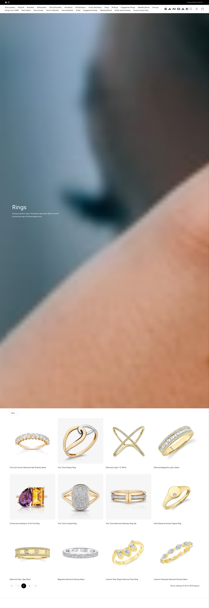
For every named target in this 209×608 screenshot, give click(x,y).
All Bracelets (41, 7)
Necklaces (68, 7)
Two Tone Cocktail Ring (67, 523)
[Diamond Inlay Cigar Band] (32, 552)
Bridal (78, 10)
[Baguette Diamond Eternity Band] (80, 552)
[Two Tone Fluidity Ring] (80, 441)
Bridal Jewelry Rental (122, 10)
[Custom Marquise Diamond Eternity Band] (176, 552)
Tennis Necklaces (95, 7)
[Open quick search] (191, 9)
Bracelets (30, 7)
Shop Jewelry (10, 7)
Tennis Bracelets (55, 7)
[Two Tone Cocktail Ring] (80, 497)
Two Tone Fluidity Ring (67, 467)
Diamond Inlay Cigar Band (20, 579)
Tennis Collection (52, 10)
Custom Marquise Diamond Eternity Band (170, 579)
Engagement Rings (128, 7)
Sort (13, 413)
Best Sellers (26, 10)
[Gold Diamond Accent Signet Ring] (176, 497)
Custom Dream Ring (140, 10)
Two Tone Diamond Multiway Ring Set (121, 523)
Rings (107, 7)
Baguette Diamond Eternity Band (71, 579)
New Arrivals (38, 10)
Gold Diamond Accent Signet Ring (167, 523)
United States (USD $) (194, 2)
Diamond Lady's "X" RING (116, 467)
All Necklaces (80, 7)
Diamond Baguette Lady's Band (166, 467)
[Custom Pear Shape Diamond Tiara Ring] (128, 552)
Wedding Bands (144, 7)
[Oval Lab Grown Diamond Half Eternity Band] (32, 441)
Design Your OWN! (12, 10)
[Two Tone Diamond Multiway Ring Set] (128, 497)
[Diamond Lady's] (128, 441)
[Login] (196, 9)
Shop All (21, 7)
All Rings (115, 7)
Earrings (155, 7)
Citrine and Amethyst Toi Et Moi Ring (25, 523)
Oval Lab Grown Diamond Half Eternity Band (28, 467)
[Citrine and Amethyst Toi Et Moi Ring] (32, 497)
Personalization (67, 10)
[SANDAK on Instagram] (9, 2)
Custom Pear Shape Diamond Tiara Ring (122, 579)
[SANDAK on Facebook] (6, 2)
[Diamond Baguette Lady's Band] (176, 441)
